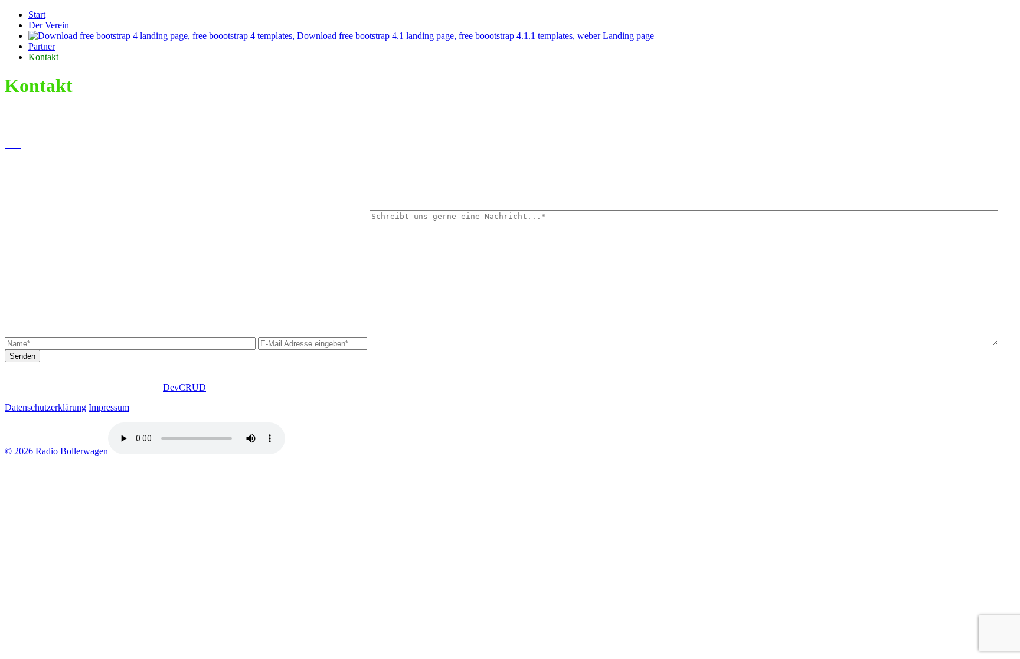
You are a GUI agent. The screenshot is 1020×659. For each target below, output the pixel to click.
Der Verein (48, 25)
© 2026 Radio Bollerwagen (56, 451)
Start (36, 14)
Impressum (109, 407)
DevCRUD (184, 387)
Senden (22, 356)
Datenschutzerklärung (45, 407)
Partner (41, 46)
